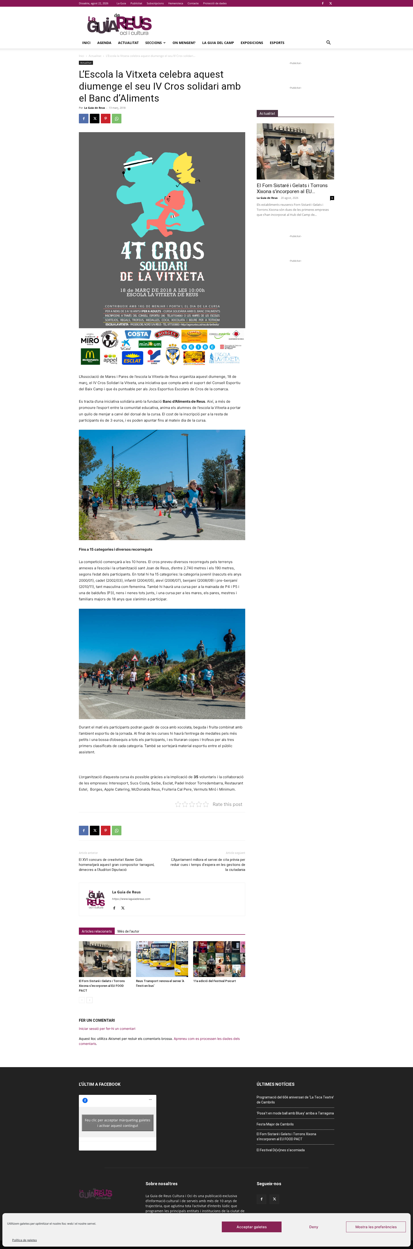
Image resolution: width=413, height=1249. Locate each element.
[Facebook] (322, 3)
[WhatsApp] (116, 118)
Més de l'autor (128, 931)
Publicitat (136, 3)
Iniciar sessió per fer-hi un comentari (107, 1028)
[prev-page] (82, 1000)
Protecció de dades (215, 3)
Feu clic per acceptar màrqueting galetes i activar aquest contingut (117, 1123)
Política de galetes (24, 1240)
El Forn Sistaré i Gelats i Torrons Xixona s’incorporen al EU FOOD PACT (102, 985)
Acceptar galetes (252, 1227)
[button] (328, 43)
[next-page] (89, 1000)
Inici (86, 42)
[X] (330, 3)
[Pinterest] (105, 118)
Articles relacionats (97, 931)
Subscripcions (155, 3)
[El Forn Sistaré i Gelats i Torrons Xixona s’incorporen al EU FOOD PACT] (105, 959)
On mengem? (184, 42)
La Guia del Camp (218, 42)
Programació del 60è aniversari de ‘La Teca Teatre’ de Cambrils (295, 1099)
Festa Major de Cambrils (275, 1124)
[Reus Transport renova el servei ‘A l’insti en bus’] (162, 959)
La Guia (121, 3)
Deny (313, 1227)
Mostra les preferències (376, 1227)
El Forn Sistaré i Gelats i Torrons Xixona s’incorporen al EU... (292, 188)
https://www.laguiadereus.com (131, 899)
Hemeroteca (175, 3)
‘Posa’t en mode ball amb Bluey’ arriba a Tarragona (295, 1113)
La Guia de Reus (94, 107)
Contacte (193, 3)
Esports (277, 42)
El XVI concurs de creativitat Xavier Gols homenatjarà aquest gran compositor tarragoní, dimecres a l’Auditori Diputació (116, 865)
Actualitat (128, 42)
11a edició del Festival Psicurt (214, 981)
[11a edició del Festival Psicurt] (219, 959)
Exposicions (252, 42)
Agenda (104, 42)
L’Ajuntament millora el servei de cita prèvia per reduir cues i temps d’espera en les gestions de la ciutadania (208, 865)
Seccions (153, 42)
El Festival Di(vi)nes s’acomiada (281, 1150)
